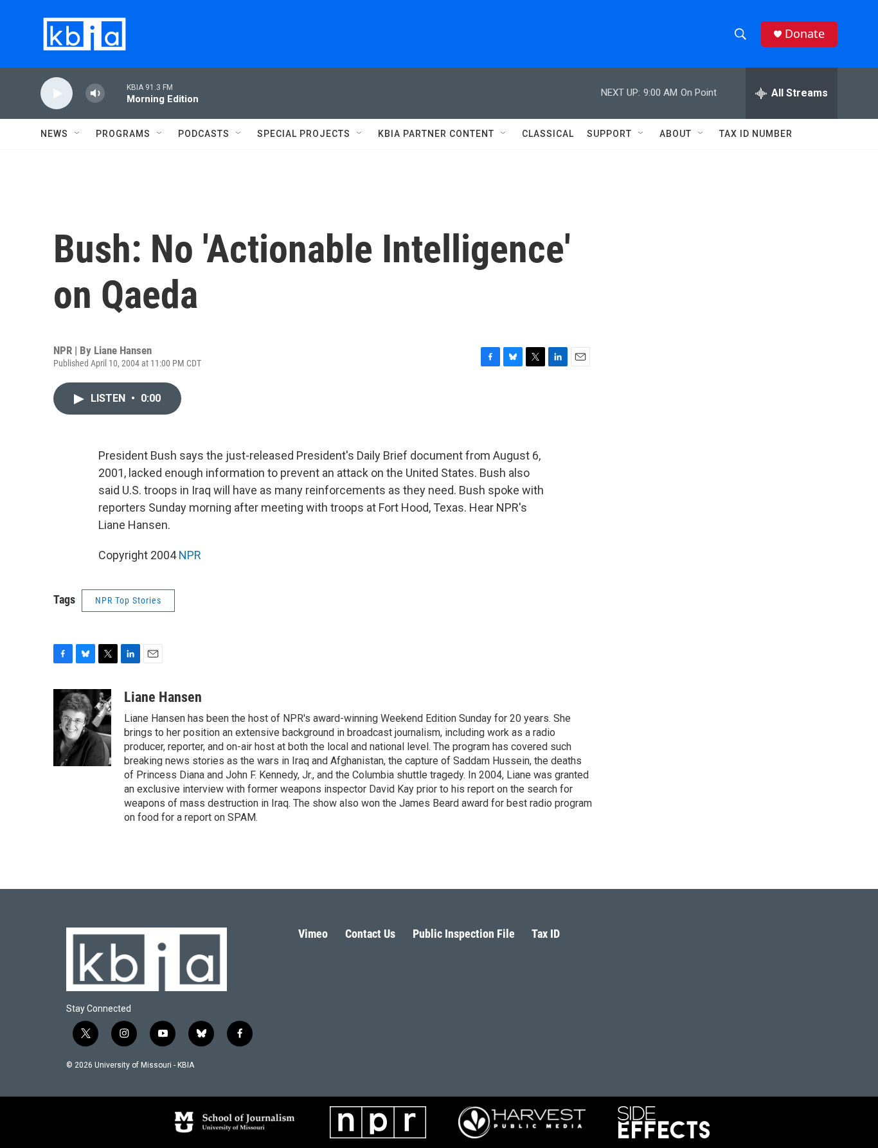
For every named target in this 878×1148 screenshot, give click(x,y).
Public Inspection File (464, 933)
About (675, 134)
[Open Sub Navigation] (78, 134)
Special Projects (303, 134)
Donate (805, 33)
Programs (123, 134)
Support (609, 134)
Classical (548, 134)
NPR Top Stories (128, 600)
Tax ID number (756, 134)
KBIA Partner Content (436, 134)
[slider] (116, 93)
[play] (56, 93)
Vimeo (313, 933)
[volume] (95, 93)
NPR (190, 555)
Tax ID (546, 933)
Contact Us (370, 933)
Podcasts (203, 134)
